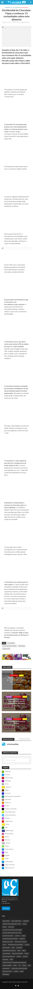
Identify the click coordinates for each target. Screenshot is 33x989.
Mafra (23, 950)
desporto (22, 938)
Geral (21, 675)
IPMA (19, 950)
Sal (19, 965)
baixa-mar (11, 927)
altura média (6, 921)
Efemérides (22, 646)
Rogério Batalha (7, 965)
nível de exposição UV (9, 956)
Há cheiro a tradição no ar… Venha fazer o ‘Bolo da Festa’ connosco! (16, 680)
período (25, 956)
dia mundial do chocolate (9, 646)
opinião (19, 956)
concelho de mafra (8, 936)
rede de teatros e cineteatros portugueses (14, 962)
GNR (13, 947)
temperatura (6, 968)
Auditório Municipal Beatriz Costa (12, 924)
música (27, 953)
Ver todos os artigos (24, 739)
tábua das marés (7, 971)
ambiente (26, 921)
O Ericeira (6, 908)
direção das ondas (8, 941)
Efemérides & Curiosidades (12, 7)
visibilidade (6, 974)
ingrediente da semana (9, 950)
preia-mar (5, 959)
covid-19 (17, 936)
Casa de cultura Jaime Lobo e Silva (12, 933)
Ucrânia (16, 971)
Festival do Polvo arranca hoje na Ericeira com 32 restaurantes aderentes (17, 701)
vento (21, 971)
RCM (11, 959)
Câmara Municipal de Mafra (10, 938)
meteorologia (6, 953)
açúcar (4, 927)
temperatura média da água (19, 968)
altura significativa (16, 921)
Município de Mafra (17, 953)
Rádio (15, 965)
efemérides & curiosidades (15, 944)
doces (4, 944)
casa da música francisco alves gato (12, 930)
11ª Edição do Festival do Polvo (16, 722)
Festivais (9, 696)
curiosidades (11, 643)
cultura (23, 936)
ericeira (27, 944)
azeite (24, 924)
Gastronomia (24, 7)
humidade (19, 947)
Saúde (24, 965)
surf (29, 965)
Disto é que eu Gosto (20, 941)
